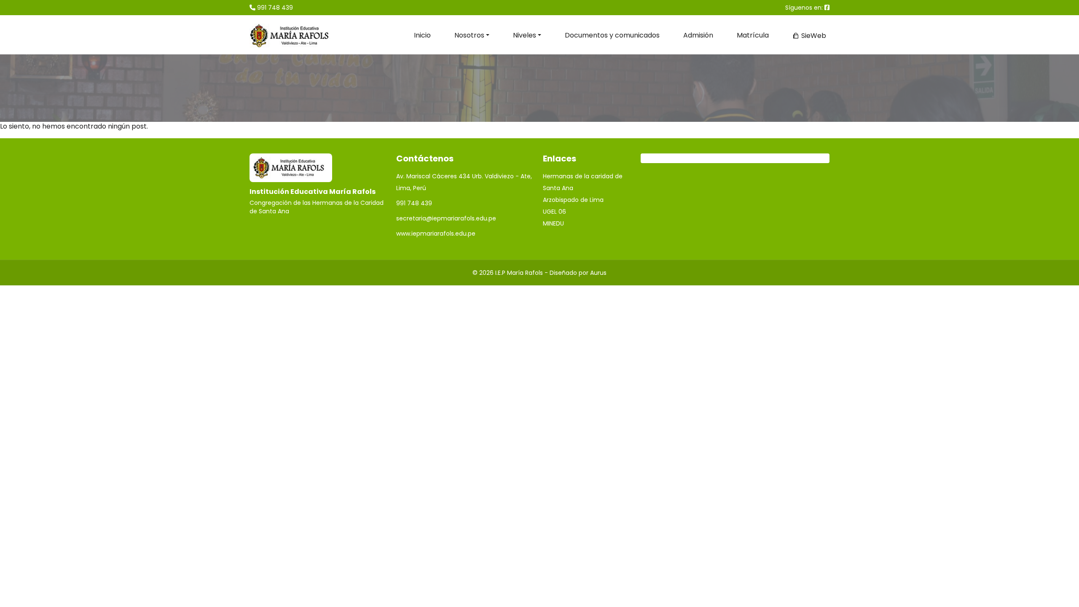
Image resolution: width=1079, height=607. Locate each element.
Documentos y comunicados (612, 35)
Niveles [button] (524, 35)
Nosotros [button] (469, 35)
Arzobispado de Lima (573, 200)
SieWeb (813, 35)
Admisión (698, 35)
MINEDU (553, 223)
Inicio (422, 35)
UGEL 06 (554, 211)
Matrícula (753, 35)
